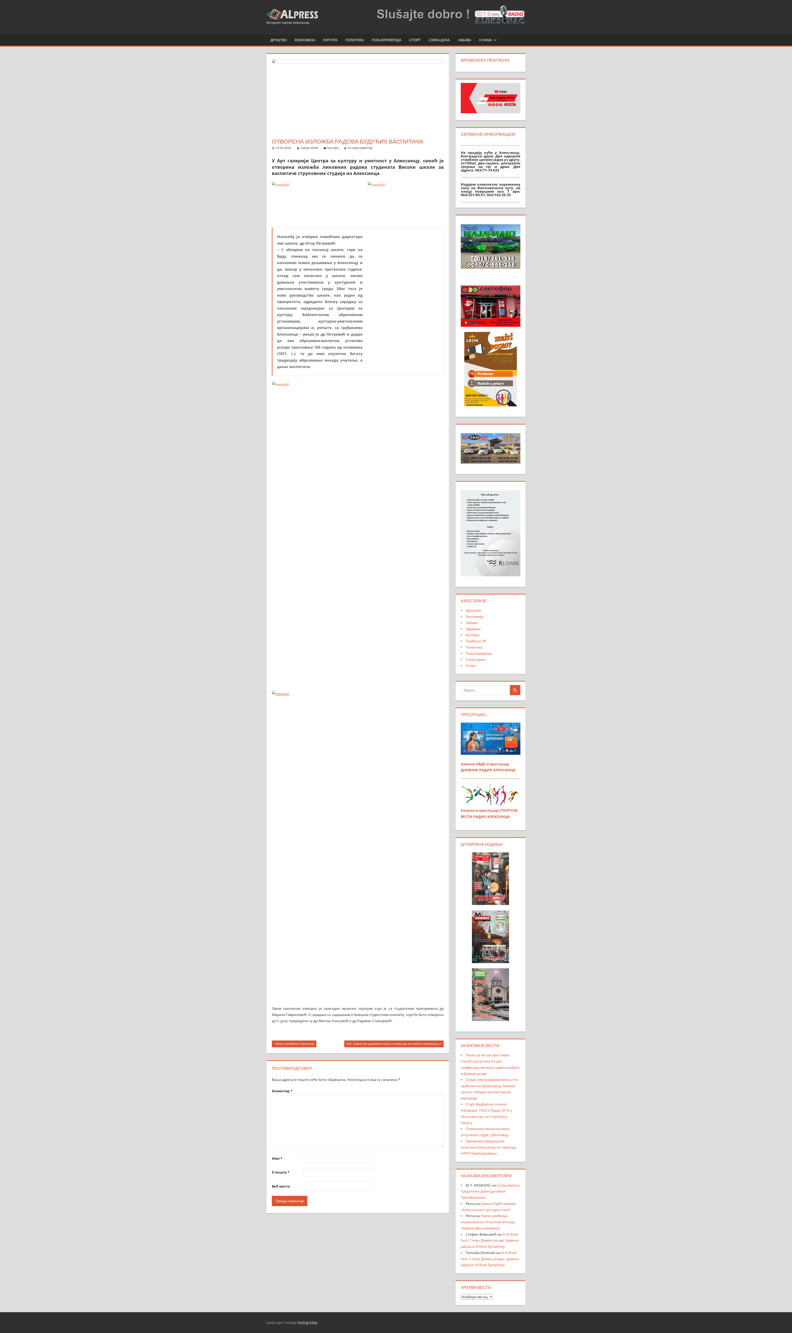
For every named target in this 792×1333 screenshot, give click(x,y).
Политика (354, 40)
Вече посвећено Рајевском (295, 1044)
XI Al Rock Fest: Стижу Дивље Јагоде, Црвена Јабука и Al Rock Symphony (490, 1240)
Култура (330, 40)
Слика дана (439, 40)
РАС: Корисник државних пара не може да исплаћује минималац (392, 1044)
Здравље (473, 628)
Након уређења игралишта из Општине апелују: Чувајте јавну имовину (488, 1221)
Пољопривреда (386, 40)
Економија (305, 40)
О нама (485, 40)
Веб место (281, 1186)
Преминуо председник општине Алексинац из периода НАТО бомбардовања (488, 1147)
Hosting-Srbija (307, 1322)
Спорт (415, 40)
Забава (464, 40)
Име (277, 1158)
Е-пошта (280, 1172)
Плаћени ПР (476, 641)
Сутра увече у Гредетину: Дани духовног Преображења (490, 1191)
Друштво (278, 40)
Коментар (282, 1091)
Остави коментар (360, 148)
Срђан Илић (309, 148)
